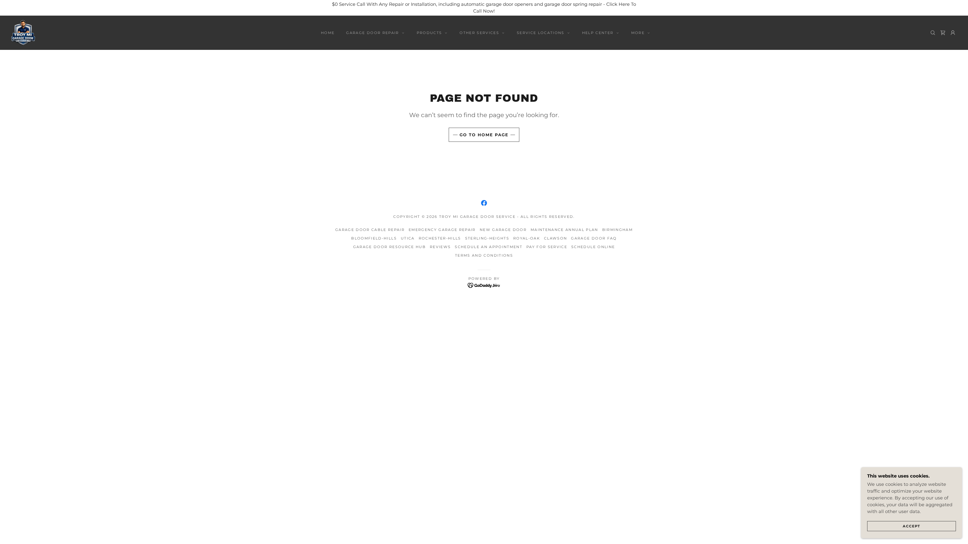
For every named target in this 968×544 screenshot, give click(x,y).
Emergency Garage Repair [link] (442, 229)
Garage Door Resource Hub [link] (389, 247)
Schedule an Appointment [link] (488, 247)
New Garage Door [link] (503, 229)
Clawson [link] (555, 238)
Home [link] (328, 32)
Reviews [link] (440, 247)
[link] (23, 32)
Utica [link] (408, 238)
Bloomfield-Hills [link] (374, 238)
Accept (911, 526)
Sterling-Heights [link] (487, 238)
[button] (374, 33)
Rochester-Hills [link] (440, 238)
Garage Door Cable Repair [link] (370, 229)
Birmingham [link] (617, 229)
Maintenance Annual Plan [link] (564, 229)
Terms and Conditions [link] (484, 255)
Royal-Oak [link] (526, 238)
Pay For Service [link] (546, 247)
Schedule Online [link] (593, 247)
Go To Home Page (484, 134)
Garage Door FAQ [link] (594, 238)
